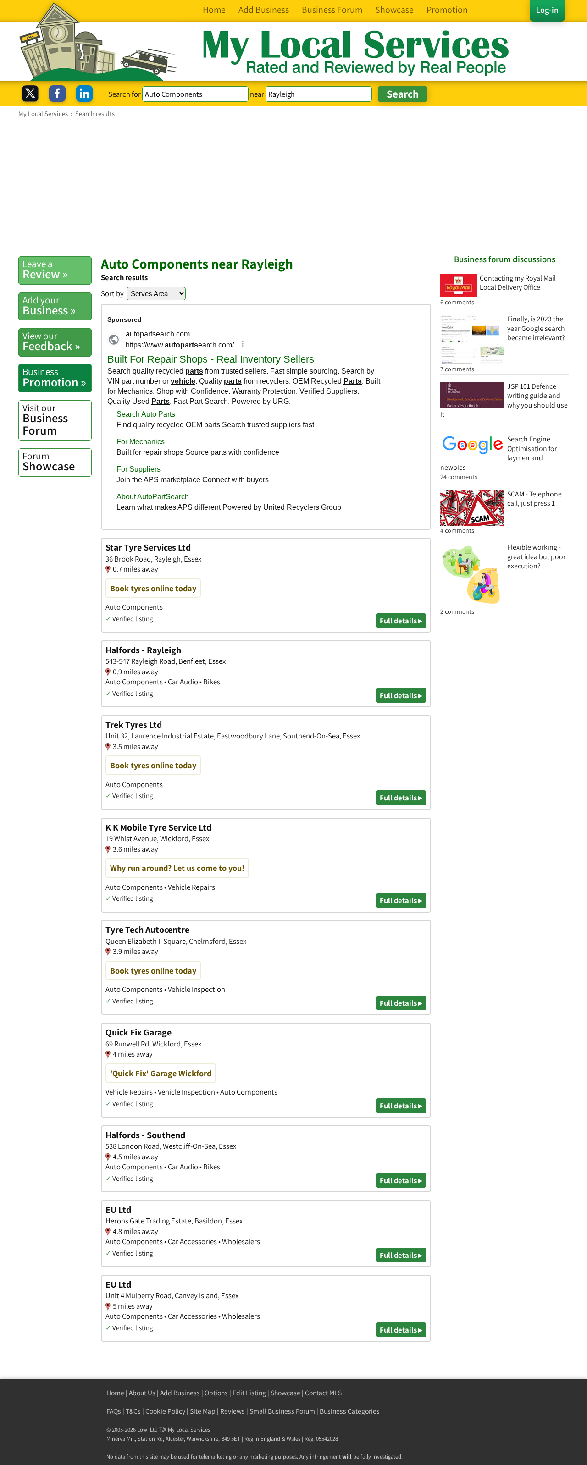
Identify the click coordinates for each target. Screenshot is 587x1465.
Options (216, 1392)
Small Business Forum (282, 1411)
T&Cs (133, 1411)
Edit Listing (249, 1392)
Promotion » (54, 377)
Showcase (48, 461)
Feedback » (51, 341)
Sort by (112, 293)
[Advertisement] (293, 186)
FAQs (113, 1411)
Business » (49, 305)
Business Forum (45, 419)
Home (115, 1392)
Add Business (180, 1392)
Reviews (232, 1411)
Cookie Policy (165, 1411)
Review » (45, 269)
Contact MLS (323, 1392)
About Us (142, 1392)
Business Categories (350, 1411)
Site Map (203, 1411)
